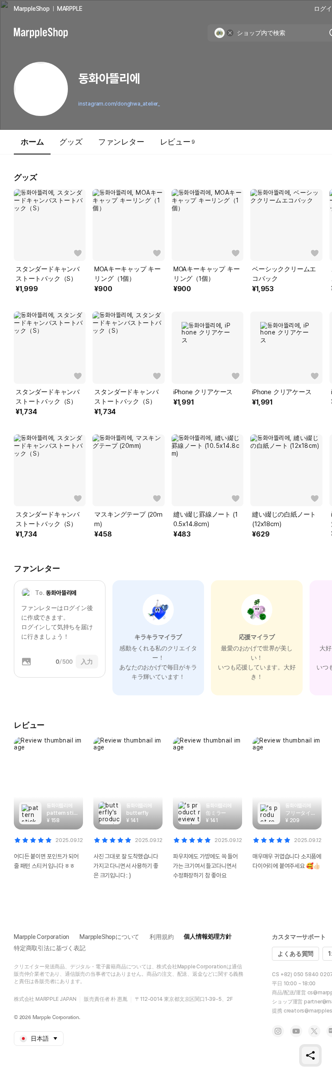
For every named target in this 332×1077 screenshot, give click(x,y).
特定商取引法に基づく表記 (50, 948)
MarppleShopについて (109, 936)
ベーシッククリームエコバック (284, 274)
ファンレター (121, 141)
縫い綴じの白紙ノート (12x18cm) (284, 519)
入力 (87, 661)
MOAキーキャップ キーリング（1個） (127, 274)
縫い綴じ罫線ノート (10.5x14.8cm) (205, 519)
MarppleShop (32, 8)
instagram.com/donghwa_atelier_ (119, 104)
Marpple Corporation (41, 936)
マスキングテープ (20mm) (128, 519)
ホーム (32, 141)
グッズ (70, 141)
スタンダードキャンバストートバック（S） (48, 274)
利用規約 (161, 936)
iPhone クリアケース (203, 392)
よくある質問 (295, 953)
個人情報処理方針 (207, 936)
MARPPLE (70, 8)
